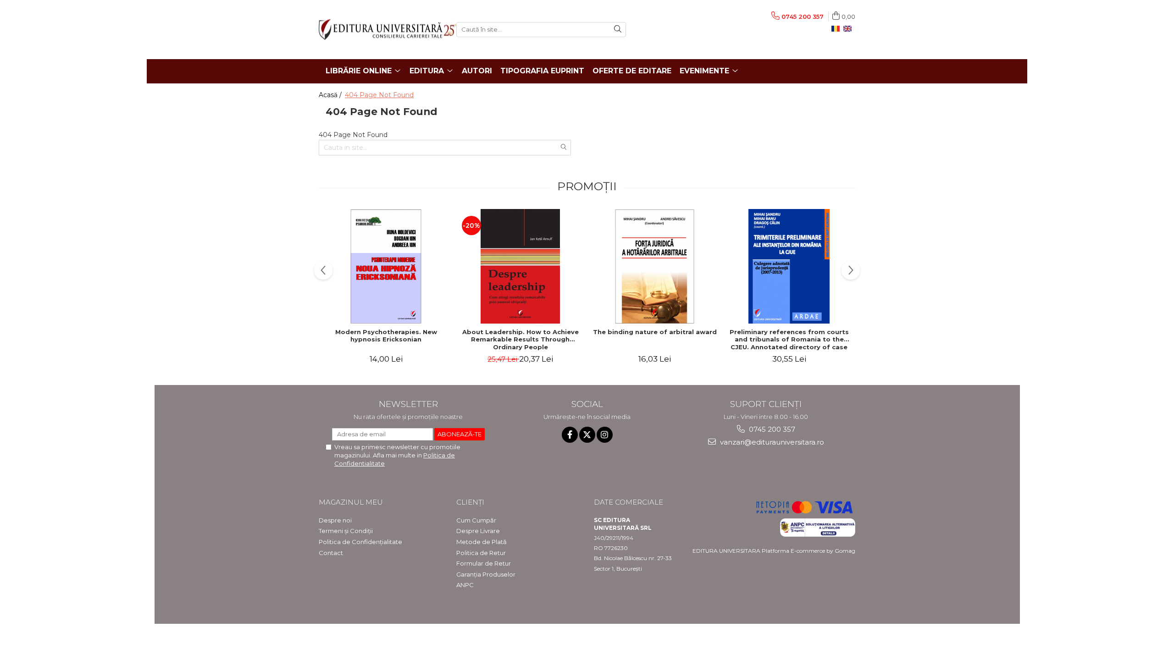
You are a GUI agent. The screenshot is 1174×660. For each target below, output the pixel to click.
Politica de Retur (481, 552)
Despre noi (335, 520)
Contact (331, 552)
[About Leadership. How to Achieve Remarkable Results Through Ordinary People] (520, 266)
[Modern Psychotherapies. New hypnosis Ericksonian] (386, 266)
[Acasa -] (381, 29)
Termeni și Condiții (346, 530)
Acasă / (331, 95)
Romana (837, 29)
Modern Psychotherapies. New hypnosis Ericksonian (386, 335)
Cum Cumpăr (476, 520)
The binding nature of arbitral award (655, 332)
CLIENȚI (470, 502)
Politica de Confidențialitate (360, 541)
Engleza (849, 29)
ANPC (465, 584)
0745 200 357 (771, 429)
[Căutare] (617, 29)
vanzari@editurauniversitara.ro (771, 442)
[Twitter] (587, 435)
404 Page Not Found (379, 95)
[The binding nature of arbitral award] (654, 266)
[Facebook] (570, 435)
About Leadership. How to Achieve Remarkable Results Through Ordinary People (520, 339)
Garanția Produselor (485, 574)
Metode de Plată (481, 541)
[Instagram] (605, 435)
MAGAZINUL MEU (351, 502)
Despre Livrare (478, 530)
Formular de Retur (483, 563)
